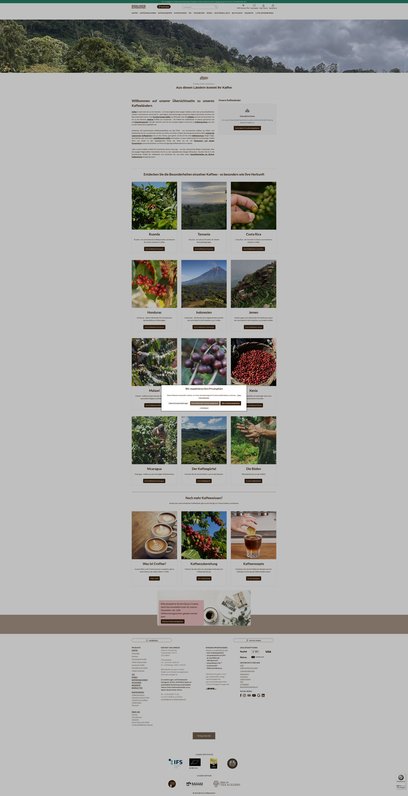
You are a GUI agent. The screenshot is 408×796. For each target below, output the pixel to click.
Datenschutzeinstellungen (178, 403)
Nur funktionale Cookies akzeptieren (204, 403)
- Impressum (204, 408)
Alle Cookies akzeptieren (231, 403)
